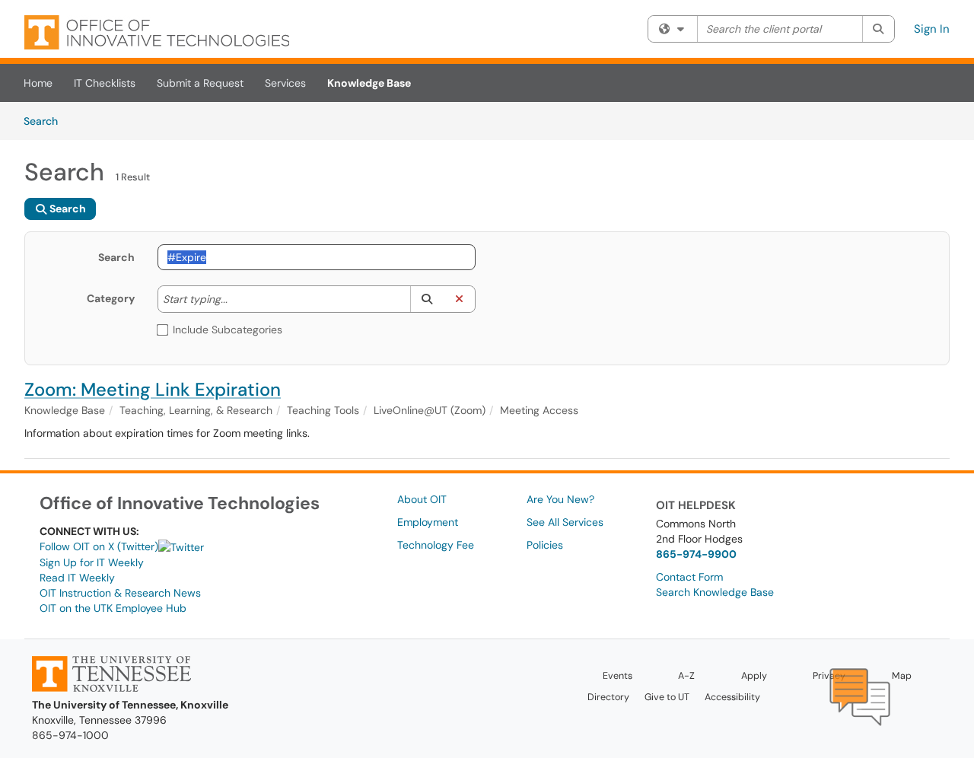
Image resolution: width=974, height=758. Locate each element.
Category (111, 298)
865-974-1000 (70, 735)
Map (902, 676)
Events (617, 676)
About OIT (422, 499)
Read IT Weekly (77, 577)
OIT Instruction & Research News (120, 593)
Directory (608, 697)
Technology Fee (435, 545)
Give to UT (667, 697)
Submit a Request (200, 83)
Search (46, 120)
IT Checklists (104, 83)
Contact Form (689, 577)
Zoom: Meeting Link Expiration (152, 389)
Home (38, 83)
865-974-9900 (696, 554)
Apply (754, 676)
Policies (545, 545)
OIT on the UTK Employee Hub (113, 608)
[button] (426, 299)
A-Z (686, 676)
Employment (427, 522)
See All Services (565, 522)
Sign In (932, 29)
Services (285, 83)
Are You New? (560, 499)
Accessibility (732, 697)
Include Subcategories (227, 329)
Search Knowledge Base (715, 592)
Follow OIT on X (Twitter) (99, 546)
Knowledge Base (369, 83)
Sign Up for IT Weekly (92, 562)
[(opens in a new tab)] (156, 32)
